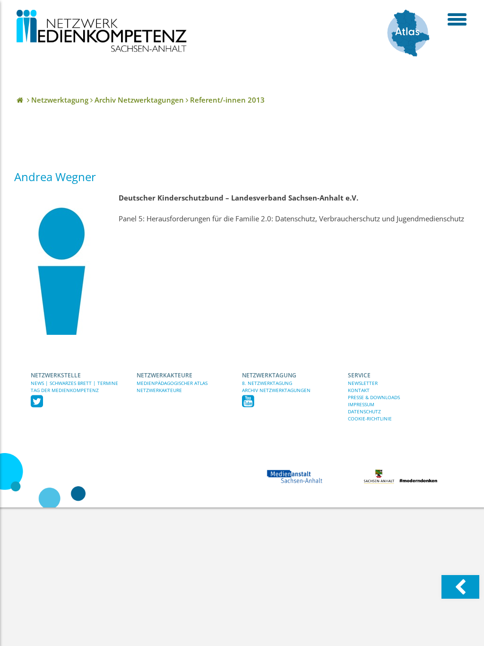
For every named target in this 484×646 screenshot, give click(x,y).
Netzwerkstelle (56, 375)
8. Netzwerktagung (267, 383)
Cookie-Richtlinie (370, 418)
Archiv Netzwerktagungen (276, 390)
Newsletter (363, 383)
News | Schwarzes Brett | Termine (74, 383)
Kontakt (359, 390)
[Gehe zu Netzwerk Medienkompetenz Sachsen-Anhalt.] (21, 100)
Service (359, 375)
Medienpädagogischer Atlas (172, 383)
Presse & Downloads (374, 397)
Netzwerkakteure (164, 375)
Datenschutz (364, 411)
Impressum (361, 404)
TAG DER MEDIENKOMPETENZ (65, 390)
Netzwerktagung (269, 375)
